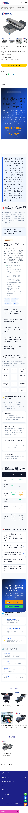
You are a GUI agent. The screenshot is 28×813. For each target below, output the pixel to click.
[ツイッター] (6, 74)
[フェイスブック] (2, 74)
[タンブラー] (11, 74)
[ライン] (4, 74)
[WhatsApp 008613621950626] (25, 794)
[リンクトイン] (13, 74)
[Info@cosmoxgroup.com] (25, 804)
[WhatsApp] (8, 74)
